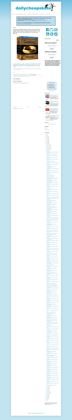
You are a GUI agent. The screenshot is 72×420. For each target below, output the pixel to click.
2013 (46, 395)
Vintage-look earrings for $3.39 (50, 206)
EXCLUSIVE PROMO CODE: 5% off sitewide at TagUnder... (51, 355)
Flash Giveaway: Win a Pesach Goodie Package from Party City (54, 115)
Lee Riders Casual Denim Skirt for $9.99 (52, 217)
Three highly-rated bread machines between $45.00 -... (51, 167)
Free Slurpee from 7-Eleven (50, 161)
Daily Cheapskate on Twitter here (41, 20)
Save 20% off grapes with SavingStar (51, 285)
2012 (46, 396)
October (47, 147)
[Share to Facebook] (34, 74)
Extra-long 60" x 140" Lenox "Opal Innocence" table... (51, 235)
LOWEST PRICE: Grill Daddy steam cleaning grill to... (51, 304)
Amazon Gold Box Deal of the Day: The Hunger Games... (51, 208)
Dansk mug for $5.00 (49, 174)
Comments (47, 129)
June (47, 387)
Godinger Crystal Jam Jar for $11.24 (51, 253)
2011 (46, 397)
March (47, 391)
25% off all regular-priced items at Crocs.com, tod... (51, 201)
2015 (46, 142)
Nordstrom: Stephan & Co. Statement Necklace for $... (51, 203)
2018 (46, 138)
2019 (46, 137)
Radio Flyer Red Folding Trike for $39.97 (52, 322)
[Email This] (31, 74)
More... (52, 404)
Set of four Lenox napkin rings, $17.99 (51, 319)
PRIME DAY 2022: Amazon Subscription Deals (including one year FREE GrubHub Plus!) (54, 109)
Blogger (43, 413)
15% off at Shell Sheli (49, 325)
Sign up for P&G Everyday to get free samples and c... (51, 212)
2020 (46, 136)
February (47, 392)
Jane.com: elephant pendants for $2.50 (51, 233)
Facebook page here (28, 20)
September (48, 148)
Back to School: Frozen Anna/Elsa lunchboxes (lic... (51, 351)
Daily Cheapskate (18, 74)
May (47, 388)
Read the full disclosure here (18, 69)
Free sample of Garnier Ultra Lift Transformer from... (50, 313)
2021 (46, 135)
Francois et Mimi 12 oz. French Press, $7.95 (52, 248)
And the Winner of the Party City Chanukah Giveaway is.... (54, 95)
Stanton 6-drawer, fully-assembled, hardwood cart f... (51, 224)
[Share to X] (33, 74)
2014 (46, 143)
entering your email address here (38, 19)
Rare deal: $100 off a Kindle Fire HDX (51, 284)
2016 (46, 141)
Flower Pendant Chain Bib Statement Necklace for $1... (51, 180)
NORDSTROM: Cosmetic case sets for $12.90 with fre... (51, 321)
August (47, 149)
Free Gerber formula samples (50, 175)
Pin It (14, 72)
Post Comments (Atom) (20, 108)
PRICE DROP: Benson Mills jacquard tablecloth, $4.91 (51, 317)
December (48, 144)
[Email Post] (29, 74)
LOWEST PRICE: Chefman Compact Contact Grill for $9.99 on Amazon (54, 102)
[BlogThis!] (32, 74)
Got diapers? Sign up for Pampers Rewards (52, 197)
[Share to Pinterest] (35, 74)
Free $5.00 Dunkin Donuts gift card (51, 283)
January (47, 393)
